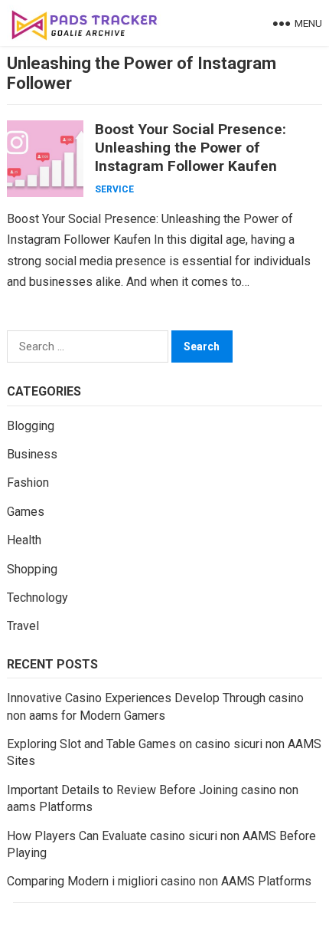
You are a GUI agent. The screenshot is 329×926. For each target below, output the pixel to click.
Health (24, 540)
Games (25, 511)
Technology (37, 597)
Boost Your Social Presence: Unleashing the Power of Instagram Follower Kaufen (190, 147)
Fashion (28, 482)
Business (32, 454)
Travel (23, 626)
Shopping (32, 569)
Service (114, 189)
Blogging (30, 426)
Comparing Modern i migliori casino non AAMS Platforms (159, 881)
